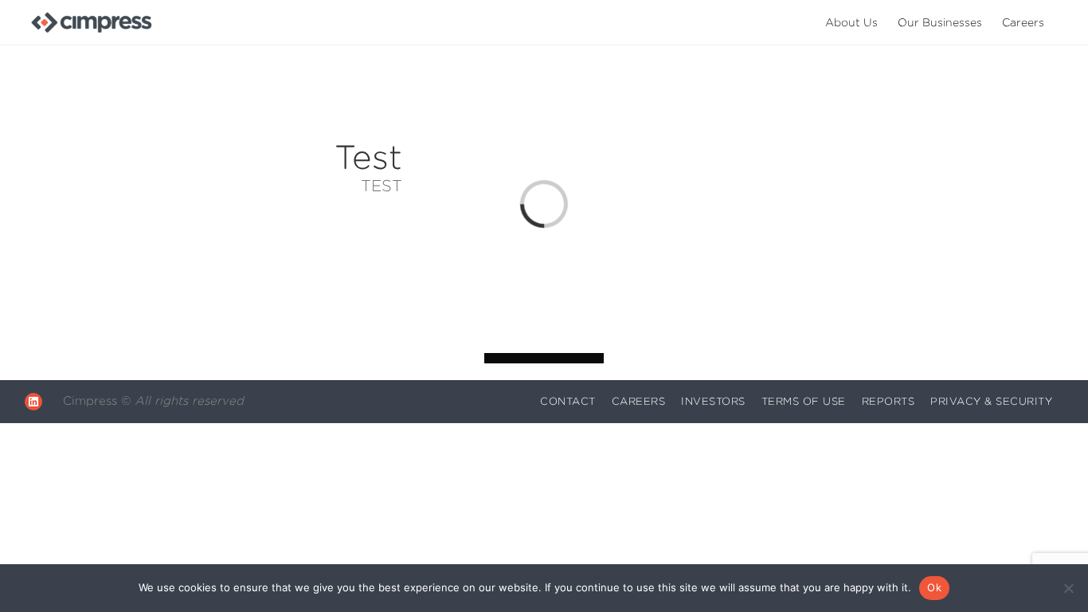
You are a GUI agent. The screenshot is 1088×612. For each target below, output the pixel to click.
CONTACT (568, 401)
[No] (1068, 588)
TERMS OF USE (803, 401)
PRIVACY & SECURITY (991, 401)
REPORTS (888, 401)
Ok (934, 587)
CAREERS (639, 401)
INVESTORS (713, 401)
